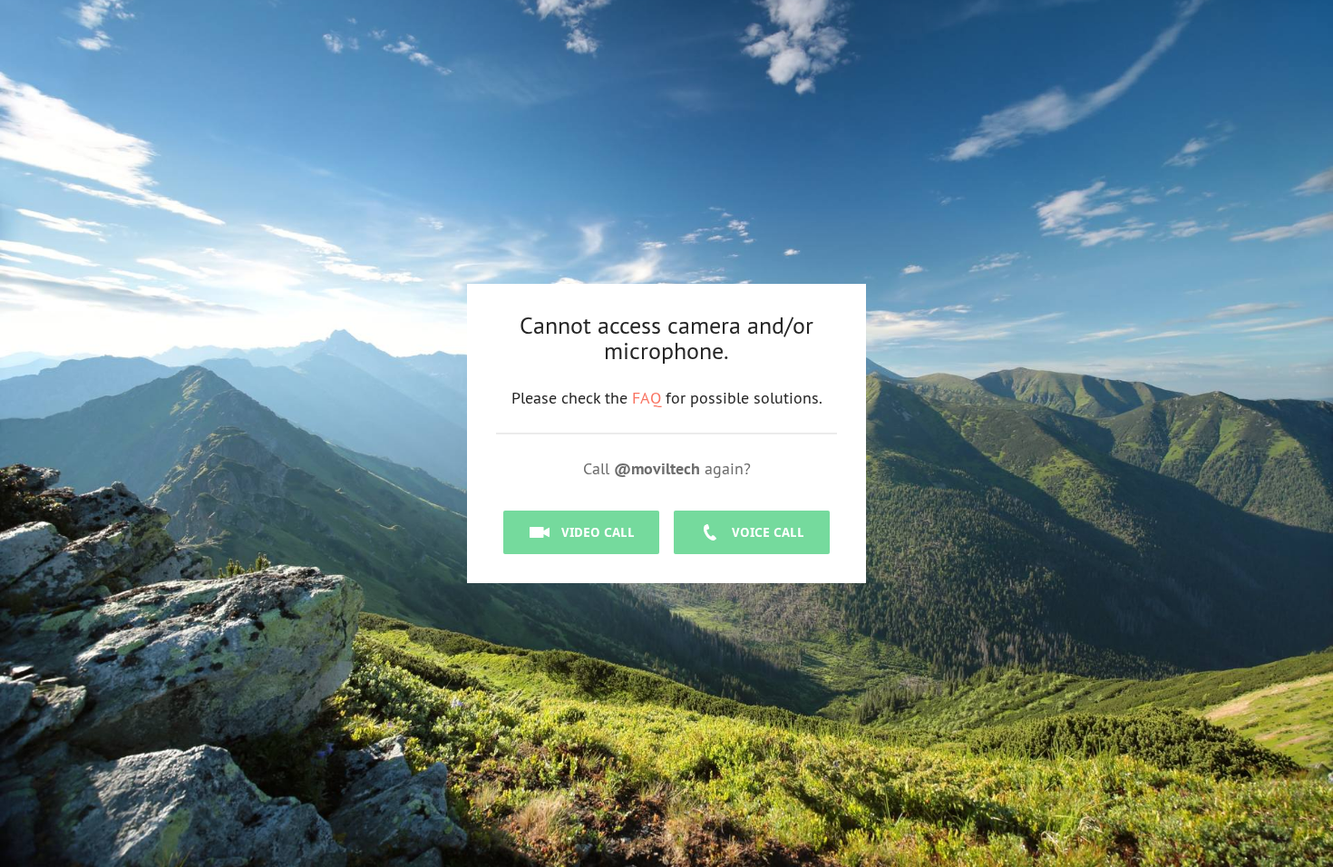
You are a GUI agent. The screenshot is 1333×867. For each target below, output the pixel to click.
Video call (598, 532)
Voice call (768, 532)
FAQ (646, 397)
